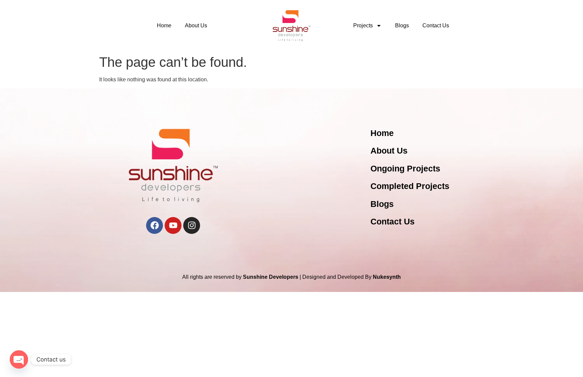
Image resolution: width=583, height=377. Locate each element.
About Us (196, 25)
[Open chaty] (19, 359)
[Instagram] (191, 225)
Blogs (402, 25)
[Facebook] (154, 225)
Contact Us (435, 25)
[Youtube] (173, 225)
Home (164, 25)
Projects (363, 25)
